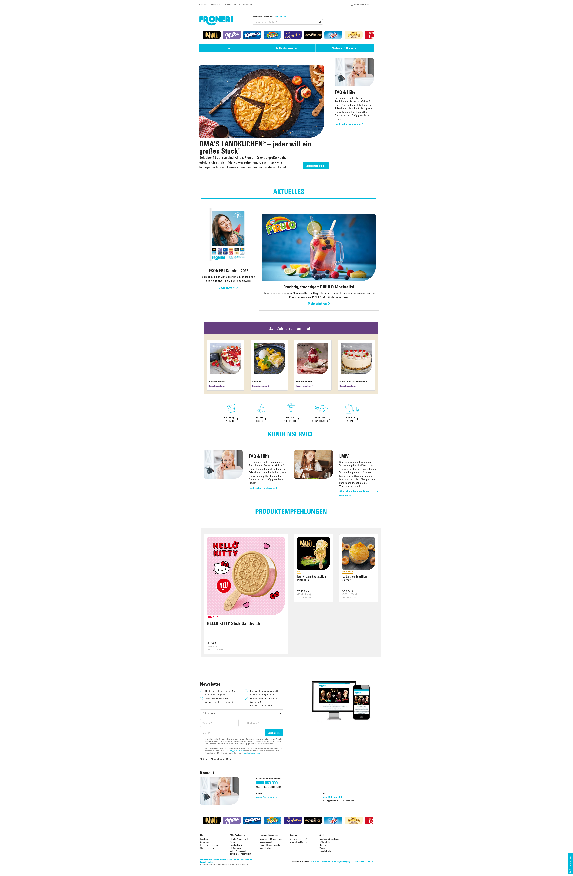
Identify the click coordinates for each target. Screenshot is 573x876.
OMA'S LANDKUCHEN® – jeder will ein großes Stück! (255, 147)
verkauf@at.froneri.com (235, 750)
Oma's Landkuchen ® (298, 839)
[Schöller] (333, 35)
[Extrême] (293, 35)
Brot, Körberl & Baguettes (271, 839)
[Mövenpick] (313, 35)
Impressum (359, 861)
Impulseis (204, 839)
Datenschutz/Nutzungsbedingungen (337, 861)
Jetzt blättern (227, 287)
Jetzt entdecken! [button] (315, 165)
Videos (322, 847)
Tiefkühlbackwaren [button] (286, 47)
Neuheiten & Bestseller (344, 47)
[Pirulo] (272, 35)
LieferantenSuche (350, 419)
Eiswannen (204, 842)
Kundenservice (216, 4)
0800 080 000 (281, 16)
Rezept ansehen (216, 385)
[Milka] (232, 35)
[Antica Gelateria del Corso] (354, 35)
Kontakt (237, 4)
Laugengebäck (266, 842)
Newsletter (247, 4)
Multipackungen (207, 847)
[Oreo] (252, 35)
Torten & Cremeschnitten (240, 853)
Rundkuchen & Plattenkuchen (236, 846)
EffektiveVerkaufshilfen (289, 419)
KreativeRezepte (260, 419)
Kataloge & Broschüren (329, 839)
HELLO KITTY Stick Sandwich (233, 623)
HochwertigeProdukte (230, 419)
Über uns (203, 4)
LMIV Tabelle (324, 842)
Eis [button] (228, 47)
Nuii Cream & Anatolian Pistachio (311, 578)
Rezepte (228, 4)
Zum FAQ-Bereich (331, 796)
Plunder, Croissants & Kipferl (239, 840)
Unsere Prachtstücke (298, 842)
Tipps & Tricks (325, 850)
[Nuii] (212, 35)
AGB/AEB (315, 861)
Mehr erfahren (317, 303)
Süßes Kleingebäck (238, 850)
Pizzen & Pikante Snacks (270, 845)
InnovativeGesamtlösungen (320, 419)
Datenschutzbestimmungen (251, 753)
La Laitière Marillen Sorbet (354, 578)
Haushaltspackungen (209, 845)
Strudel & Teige (266, 847)
